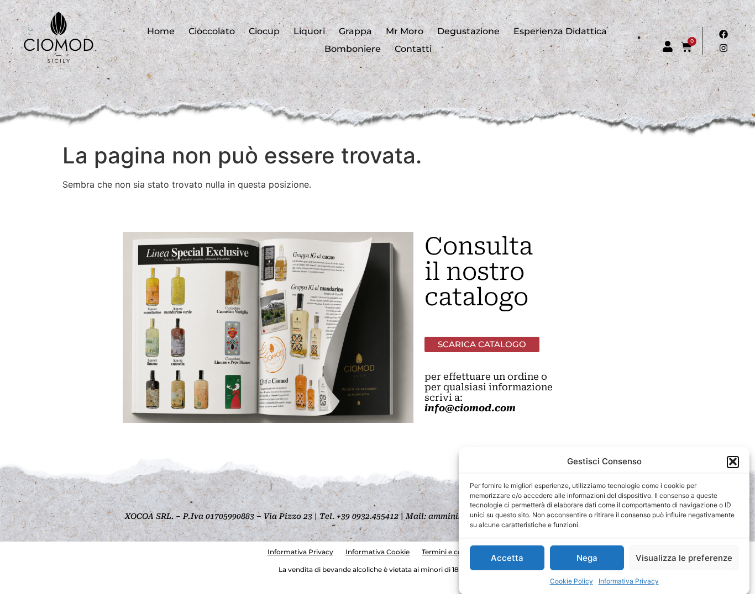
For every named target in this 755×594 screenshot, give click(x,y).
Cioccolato (211, 31)
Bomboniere (352, 49)
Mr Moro (404, 31)
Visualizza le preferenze (684, 558)
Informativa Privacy (629, 580)
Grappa (355, 31)
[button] (732, 461)
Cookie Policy (571, 580)
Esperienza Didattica (560, 31)
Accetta (507, 558)
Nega (586, 558)
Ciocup (264, 31)
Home (161, 31)
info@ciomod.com (470, 407)
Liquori (309, 31)
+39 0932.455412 (368, 516)
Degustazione (468, 31)
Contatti (413, 49)
